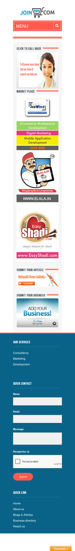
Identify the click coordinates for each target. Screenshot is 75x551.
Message (19, 429)
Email (17, 411)
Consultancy (21, 353)
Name (17, 394)
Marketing (19, 358)
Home (17, 503)
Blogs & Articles (23, 515)
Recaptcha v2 (21, 451)
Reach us (19, 526)
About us (18, 509)
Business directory (24, 520)
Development (21, 364)
